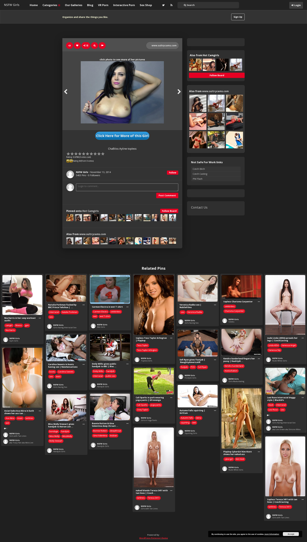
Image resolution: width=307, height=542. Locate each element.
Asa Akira (10, 418)
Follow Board (169, 210)
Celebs (231, 322)
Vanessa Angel (289, 345)
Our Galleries (73, 5)
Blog (90, 5)
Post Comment (167, 195)
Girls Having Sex (192, 323)
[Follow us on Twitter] (163, 5)
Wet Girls (101, 327)
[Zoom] (94, 45)
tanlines (29, 418)
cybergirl (229, 459)
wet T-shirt (105, 316)
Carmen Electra (100, 311)
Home (34, 5)
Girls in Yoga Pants (149, 420)
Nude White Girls (279, 360)
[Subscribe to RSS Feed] (171, 5)
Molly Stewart (55, 440)
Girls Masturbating (236, 381)
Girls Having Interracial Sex (64, 327)
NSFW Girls (11, 5)
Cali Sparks (142, 405)
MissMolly (67, 436)
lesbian (113, 435)
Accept (291, 534)
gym (27, 325)
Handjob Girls (103, 386)
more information (271, 534)
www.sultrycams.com (164, 45)
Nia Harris (10, 330)
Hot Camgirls (90, 211)
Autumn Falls (187, 417)
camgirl (9, 325)
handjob (110, 371)
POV (193, 367)
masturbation (231, 370)
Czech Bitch (199, 168)
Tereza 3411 (153, 497)
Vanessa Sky (274, 350)
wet (95, 316)
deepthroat (115, 430)
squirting (185, 422)
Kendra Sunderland (234, 366)
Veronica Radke (194, 312)
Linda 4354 (273, 345)
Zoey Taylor (142, 409)
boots (52, 371)
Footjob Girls (190, 378)
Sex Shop (146, 5)
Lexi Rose (273, 409)
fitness (18, 325)
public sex (110, 376)
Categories (50, 5)
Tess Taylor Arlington (147, 350)
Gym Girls (13, 341)
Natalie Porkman (69, 312)
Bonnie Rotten (100, 430)
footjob (184, 367)
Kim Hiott (240, 459)
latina (198, 417)
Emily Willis (98, 371)
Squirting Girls (191, 433)
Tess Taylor (142, 345)
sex (51, 317)
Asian (20, 418)
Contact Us (199, 207)
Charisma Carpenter (234, 311)
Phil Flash (197, 178)
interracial (54, 312)
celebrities (116, 311)
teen (58, 376)
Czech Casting (200, 173)
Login (297, 5)
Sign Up (238, 16)
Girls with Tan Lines (17, 436)
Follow (172, 172)
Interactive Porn (124, 5)
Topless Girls (146, 360)
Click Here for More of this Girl (122, 136)
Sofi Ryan (202, 367)
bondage (53, 431)
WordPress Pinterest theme (153, 538)
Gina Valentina (100, 435)
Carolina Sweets (66, 371)
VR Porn (103, 5)
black (270, 405)
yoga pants (155, 405)
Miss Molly (54, 436)
